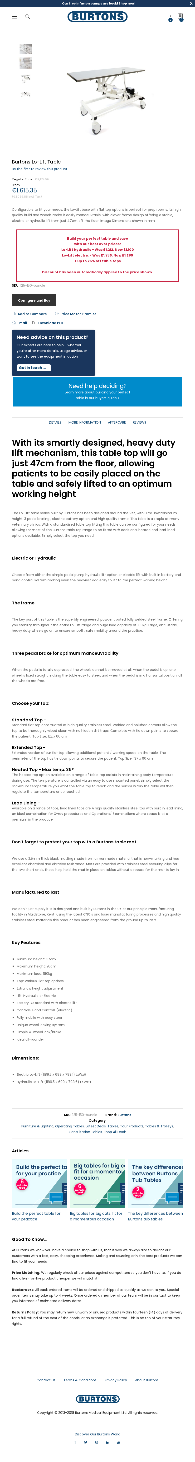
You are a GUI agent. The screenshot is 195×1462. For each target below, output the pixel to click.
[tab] (55, 422)
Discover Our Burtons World (97, 1434)
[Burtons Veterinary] (98, 16)
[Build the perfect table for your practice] (39, 1183)
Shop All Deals (115, 1132)
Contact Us (46, 1380)
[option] (25, 78)
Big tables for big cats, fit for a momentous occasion (96, 1216)
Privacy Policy (116, 1380)
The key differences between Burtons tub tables (155, 1216)
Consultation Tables (85, 1132)
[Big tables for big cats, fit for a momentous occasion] (97, 1183)
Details (55, 422)
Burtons (124, 1114)
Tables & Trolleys (159, 1126)
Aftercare (117, 422)
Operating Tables (69, 1126)
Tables (112, 1126)
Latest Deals (96, 1126)
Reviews (139, 422)
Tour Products (131, 1126)
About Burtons (147, 1380)
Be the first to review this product (39, 169)
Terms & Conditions (80, 1380)
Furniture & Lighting (37, 1126)
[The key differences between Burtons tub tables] (155, 1183)
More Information (84, 422)
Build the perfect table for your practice (36, 1216)
